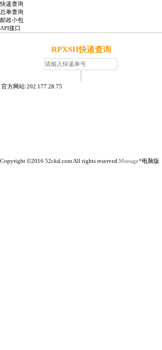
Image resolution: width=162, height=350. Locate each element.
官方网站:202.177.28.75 (31, 86)
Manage (129, 161)
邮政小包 (11, 20)
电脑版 (150, 161)
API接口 (10, 28)
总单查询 (11, 12)
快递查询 (11, 3)
